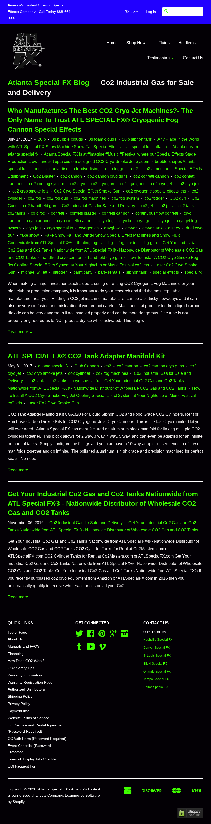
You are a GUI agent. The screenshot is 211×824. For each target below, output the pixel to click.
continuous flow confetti (156, 213)
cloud (36, 169)
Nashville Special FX (157, 639)
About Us (15, 639)
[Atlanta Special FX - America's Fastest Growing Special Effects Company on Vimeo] (102, 648)
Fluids (164, 43)
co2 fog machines (90, 198)
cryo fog (106, 220)
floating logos (89, 243)
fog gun (150, 243)
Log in (151, 11)
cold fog (38, 213)
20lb (42, 139)
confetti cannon (116, 213)
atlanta (161, 147)
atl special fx (137, 147)
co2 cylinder (79, 373)
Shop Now (136, 43)
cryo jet (164, 220)
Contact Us (193, 58)
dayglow (112, 228)
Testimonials (159, 58)
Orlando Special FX (157, 671)
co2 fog (34, 198)
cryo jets (33, 228)
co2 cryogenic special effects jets (156, 191)
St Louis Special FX (157, 655)
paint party (82, 272)
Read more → (20, 332)
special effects (166, 272)
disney (174, 228)
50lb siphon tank (137, 139)
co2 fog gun (57, 198)
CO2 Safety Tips (21, 668)
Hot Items (187, 43)
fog (110, 243)
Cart (134, 12)
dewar (131, 228)
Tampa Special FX (156, 679)
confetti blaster (83, 213)
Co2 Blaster (44, 176)
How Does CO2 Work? (26, 661)
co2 (134, 169)
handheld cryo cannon (62, 257)
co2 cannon (71, 176)
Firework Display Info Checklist (33, 759)
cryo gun (145, 220)
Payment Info (18, 711)
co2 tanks (16, 213)
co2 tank (186, 206)
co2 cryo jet (161, 183)
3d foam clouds (102, 139)
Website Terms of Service (28, 718)
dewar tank (152, 228)
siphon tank (136, 272)
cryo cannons (39, 220)
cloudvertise (57, 169)
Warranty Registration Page (30, 682)
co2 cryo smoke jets (30, 191)
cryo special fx (60, 228)
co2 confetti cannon (151, 176)
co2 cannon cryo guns (107, 176)
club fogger (115, 169)
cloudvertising (87, 169)
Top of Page (17, 632)
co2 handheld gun (39, 206)
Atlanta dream (185, 147)
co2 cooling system (46, 183)
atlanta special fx (23, 154)
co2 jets (166, 206)
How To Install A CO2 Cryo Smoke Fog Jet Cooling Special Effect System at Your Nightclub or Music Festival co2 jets (104, 395)
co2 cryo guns (132, 183)
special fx (193, 272)
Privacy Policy (19, 704)
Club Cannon (86, 366)
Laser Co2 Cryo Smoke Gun (53, 403)
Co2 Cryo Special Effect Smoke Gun (87, 191)
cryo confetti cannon (75, 220)
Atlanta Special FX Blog (48, 83)
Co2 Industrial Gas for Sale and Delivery (98, 206)
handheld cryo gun (105, 257)
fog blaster (128, 243)
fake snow (29, 235)
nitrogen (60, 272)
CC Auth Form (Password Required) (37, 739)
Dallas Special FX (155, 687)
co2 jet (147, 206)
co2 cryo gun (102, 183)
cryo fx (125, 220)
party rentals (109, 272)
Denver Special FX (156, 647)
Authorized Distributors (26, 689)
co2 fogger (154, 198)
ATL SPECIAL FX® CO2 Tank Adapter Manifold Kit (86, 356)
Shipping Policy (20, 696)
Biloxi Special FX (155, 663)
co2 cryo (77, 183)
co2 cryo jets (189, 183)
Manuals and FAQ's (24, 646)
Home (112, 43)
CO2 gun (178, 198)
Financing (16, 654)
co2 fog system (125, 198)
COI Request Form (23, 766)
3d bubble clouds (67, 139)
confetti (57, 213)
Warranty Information (25, 675)
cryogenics (89, 228)
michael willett (34, 272)
